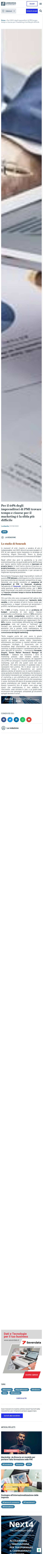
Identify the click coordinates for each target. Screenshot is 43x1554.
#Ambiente (36, 1390)
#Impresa (19, 1464)
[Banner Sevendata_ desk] (21, 1380)
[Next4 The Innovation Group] (21, 703)
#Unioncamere (8, 1507)
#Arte (5, 1393)
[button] (40, 4)
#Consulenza (7, 1464)
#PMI (4, 532)
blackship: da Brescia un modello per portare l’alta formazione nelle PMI (18, 1458)
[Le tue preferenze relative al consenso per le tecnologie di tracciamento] (39, 1550)
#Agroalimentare (21, 1390)
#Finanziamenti (29, 1502)
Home (3, 20)
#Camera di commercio (11, 1502)
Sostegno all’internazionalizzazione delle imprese (19, 1496)
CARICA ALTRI (21, 1398)
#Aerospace (7, 1390)
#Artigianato (15, 1393)
